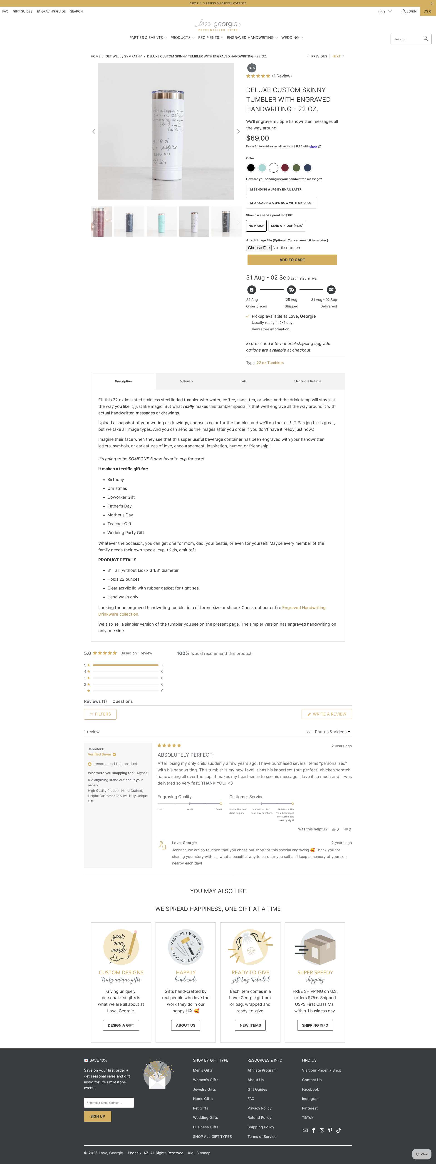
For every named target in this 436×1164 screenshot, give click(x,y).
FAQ (5, 11)
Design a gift (121, 1025)
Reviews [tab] (95, 702)
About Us (185, 1025)
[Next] (238, 131)
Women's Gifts (205, 1079)
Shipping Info (315, 1025)
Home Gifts (203, 1098)
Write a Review (332, 715)
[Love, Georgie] (218, 26)
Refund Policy (259, 1117)
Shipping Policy (261, 1127)
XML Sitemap (199, 1153)
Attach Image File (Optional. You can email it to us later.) (287, 240)
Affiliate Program (262, 1070)
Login (412, 11)
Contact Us (312, 1079)
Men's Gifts (203, 1070)
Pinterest (310, 1108)
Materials (186, 381)
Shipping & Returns (307, 381)
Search (76, 11)
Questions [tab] (122, 702)
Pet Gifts (200, 1108)
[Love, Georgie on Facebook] (313, 1130)
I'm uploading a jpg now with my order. (282, 203)
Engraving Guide (51, 11)
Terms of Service (262, 1136)
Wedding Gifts (205, 1117)
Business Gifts (205, 1127)
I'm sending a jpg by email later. (275, 189)
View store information (270, 329)
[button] (148, 38)
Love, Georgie (111, 1153)
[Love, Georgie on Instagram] (322, 1130)
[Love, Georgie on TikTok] (338, 1130)
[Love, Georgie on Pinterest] (330, 1130)
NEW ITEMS (250, 1025)
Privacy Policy (260, 1108)
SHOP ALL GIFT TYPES (212, 1136)
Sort (309, 732)
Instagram (311, 1098)
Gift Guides (22, 11)
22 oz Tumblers (270, 362)
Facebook (310, 1089)
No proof (256, 226)
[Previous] (94, 131)
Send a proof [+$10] (287, 226)
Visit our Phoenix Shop (322, 1070)
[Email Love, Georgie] (305, 1130)
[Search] (425, 39)
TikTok (307, 1117)
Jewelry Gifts (204, 1089)
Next (337, 56)
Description (123, 381)
